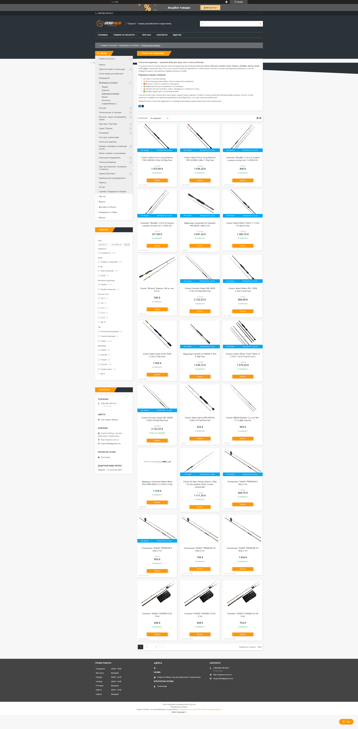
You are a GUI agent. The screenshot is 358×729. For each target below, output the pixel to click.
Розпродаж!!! (104, 78)
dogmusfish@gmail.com (111, 443)
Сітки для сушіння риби (109, 137)
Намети (102, 65)
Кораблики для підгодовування (112, 178)
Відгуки (177, 35)
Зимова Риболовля (107, 174)
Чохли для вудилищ (107, 142)
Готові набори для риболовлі (111, 74)
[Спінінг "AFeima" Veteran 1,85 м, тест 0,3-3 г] (157, 269)
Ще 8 (103, 374)
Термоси (102, 183)
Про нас (146, 35)
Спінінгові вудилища (110, 94)
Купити (157, 180)
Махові (105, 97)
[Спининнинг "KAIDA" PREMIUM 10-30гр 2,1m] (200, 529)
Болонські (106, 100)
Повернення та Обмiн (108, 212)
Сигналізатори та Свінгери (110, 112)
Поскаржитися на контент (188, 709)
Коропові (105, 90)
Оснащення (104, 133)
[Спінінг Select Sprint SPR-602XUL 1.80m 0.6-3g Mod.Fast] (200, 398)
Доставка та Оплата (107, 207)
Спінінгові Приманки (107, 162)
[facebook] (139, 107)
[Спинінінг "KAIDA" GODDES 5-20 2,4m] (157, 594)
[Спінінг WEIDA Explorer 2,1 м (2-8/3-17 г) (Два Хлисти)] (243, 398)
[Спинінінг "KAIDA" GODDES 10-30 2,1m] (200, 594)
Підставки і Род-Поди (108, 124)
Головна (103, 35)
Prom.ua (192, 704)
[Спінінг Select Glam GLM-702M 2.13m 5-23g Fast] (157, 334)
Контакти (162, 35)
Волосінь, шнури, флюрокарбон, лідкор (113, 118)
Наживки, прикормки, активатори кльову (113, 147)
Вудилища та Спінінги (129, 45)
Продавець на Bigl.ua (179, 707)
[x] (143, 107)
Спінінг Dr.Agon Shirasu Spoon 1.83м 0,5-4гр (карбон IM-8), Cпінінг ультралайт (200, 484)
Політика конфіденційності (211, 709)
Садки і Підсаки (105, 128)
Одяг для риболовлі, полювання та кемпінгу (113, 168)
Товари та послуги (124, 35)
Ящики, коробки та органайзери (112, 153)
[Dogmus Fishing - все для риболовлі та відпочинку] (109, 24)
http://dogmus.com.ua (110, 440)
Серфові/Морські (109, 104)
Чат (348, 722)
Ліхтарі (102, 187)
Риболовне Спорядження (109, 158)
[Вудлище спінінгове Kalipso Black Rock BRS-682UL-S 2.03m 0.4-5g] (157, 462)
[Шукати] (260, 24)
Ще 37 (103, 322)
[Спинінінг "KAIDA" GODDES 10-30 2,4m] (243, 594)
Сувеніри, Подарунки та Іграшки (112, 191)
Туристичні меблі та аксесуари (112, 69)
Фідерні (105, 87)
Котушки (102, 108)
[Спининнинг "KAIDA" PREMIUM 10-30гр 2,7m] (243, 529)
